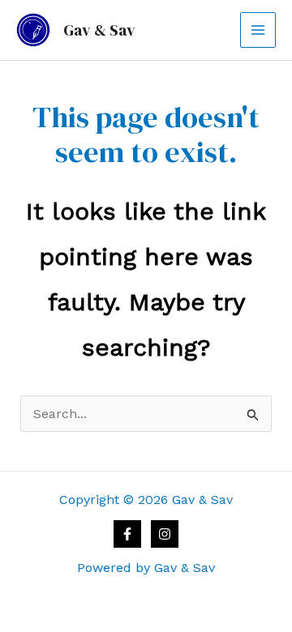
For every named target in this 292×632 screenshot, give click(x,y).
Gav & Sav (99, 30)
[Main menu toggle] (258, 30)
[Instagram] (164, 534)
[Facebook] (127, 534)
